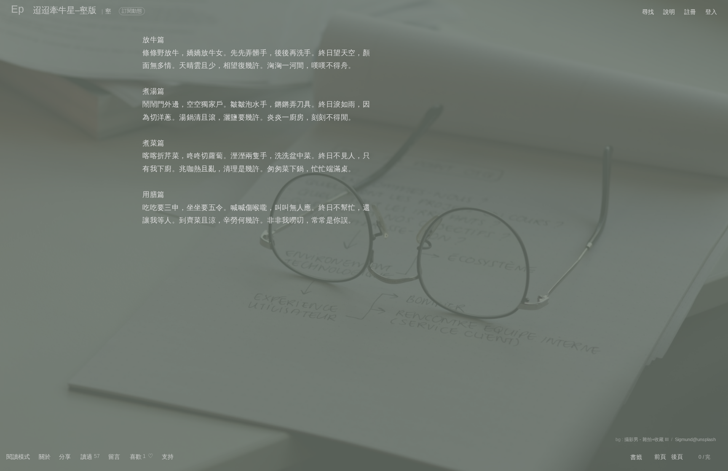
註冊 (690, 11)
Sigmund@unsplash (695, 439)
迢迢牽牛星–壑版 (64, 10)
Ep (17, 9)
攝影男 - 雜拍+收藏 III (646, 439)
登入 (711, 11)
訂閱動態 (132, 11)
